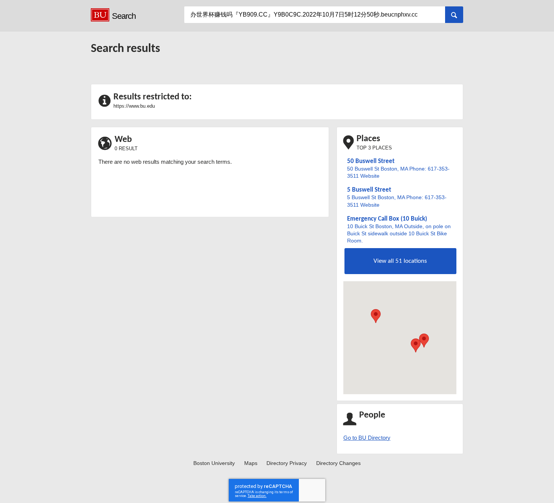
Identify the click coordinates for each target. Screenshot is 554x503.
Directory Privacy (286, 463)
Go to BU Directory (366, 437)
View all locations (400, 261)
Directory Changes (338, 463)
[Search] (454, 14)
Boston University (214, 463)
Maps (250, 463)
